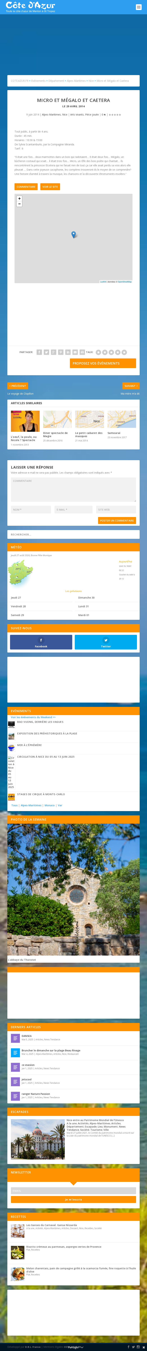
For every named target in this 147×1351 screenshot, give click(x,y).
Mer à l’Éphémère (29, 745)
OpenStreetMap (125, 281)
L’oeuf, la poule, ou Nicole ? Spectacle (24, 438)
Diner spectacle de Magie (55, 434)
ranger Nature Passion (36, 1094)
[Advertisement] (73, 41)
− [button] (19, 204)
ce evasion (28, 1065)
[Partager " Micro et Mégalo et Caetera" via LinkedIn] (68, 352)
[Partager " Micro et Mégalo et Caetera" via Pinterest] (60, 352)
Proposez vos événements (96, 363)
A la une (72, 1123)
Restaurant (73, 1053)
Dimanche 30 (86, 597)
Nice (64, 114)
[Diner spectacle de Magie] (57, 419)
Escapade (91, 1126)
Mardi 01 (83, 615)
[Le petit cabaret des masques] (89, 419)
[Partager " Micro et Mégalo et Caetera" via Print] (82, 352)
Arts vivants (77, 114)
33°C (29, 572)
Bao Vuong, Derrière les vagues (40, 722)
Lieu (100, 1126)
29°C (18, 568)
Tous (14, 805)
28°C (18, 580)
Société (84, 1129)
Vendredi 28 (18, 606)
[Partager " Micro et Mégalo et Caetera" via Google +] (53, 352)
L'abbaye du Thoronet (22, 959)
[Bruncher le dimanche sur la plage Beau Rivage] (15, 1052)
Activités (83, 1123)
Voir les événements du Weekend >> (33, 717)
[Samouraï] (122, 419)
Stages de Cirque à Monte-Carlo (41, 794)
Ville (106, 1129)
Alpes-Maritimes (51, 114)
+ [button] (19, 198)
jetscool (27, 1079)
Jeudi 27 (16, 597)
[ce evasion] (15, 1067)
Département (75, 1126)
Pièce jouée (92, 114)
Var (60, 805)
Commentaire (26, 186)
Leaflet (103, 281)
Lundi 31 (83, 606)
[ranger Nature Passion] (15, 1096)
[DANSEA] (15, 1038)
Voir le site (50, 186)
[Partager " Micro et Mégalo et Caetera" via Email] (75, 352)
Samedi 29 (17, 615)
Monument (111, 1126)
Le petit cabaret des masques (88, 434)
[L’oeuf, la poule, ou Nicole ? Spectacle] (25, 421)
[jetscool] (15, 1081)
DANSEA (27, 1036)
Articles (39, 1039)
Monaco (50, 805)
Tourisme (96, 1129)
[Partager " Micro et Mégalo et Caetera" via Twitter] (46, 352)
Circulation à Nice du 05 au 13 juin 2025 (45, 756)
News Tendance (52, 1039)
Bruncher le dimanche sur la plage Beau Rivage (51, 1050)
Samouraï (114, 433)
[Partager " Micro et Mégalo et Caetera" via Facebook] (39, 352)
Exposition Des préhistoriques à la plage (47, 733)
